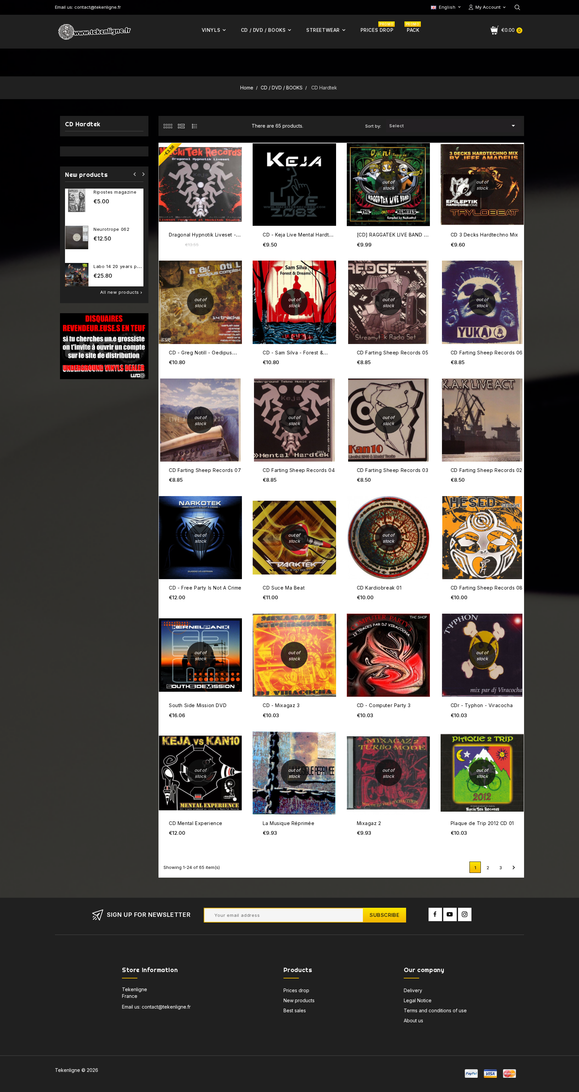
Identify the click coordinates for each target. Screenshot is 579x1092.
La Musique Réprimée (288, 823)
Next (513, 867)
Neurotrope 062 (111, 229)
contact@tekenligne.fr (166, 1007)
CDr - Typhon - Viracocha (482, 705)
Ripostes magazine (114, 192)
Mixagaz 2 (369, 823)
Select (453, 126)
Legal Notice (418, 1000)
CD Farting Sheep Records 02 (486, 470)
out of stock (424, 144)
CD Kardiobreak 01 (379, 588)
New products (299, 1000)
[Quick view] (236, 157)
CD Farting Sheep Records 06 (487, 352)
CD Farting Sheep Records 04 (299, 470)
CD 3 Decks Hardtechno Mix (484, 234)
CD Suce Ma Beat (284, 588)
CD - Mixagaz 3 (281, 705)
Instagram (464, 914)
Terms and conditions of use (435, 1010)
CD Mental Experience (195, 823)
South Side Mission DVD (198, 705)
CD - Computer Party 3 (384, 705)
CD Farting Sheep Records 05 (393, 352)
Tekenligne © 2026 (76, 1070)
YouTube (450, 914)
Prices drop (296, 990)
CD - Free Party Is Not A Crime (205, 588)
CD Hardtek (83, 124)
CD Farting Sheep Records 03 (393, 470)
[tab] (168, 126)
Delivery (413, 990)
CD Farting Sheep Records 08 (487, 588)
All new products (121, 292)
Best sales (294, 1010)
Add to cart (236, 144)
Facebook (435, 914)
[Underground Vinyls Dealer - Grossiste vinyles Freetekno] (104, 345)
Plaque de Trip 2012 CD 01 (482, 823)
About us (413, 1020)
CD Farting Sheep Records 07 (205, 470)
